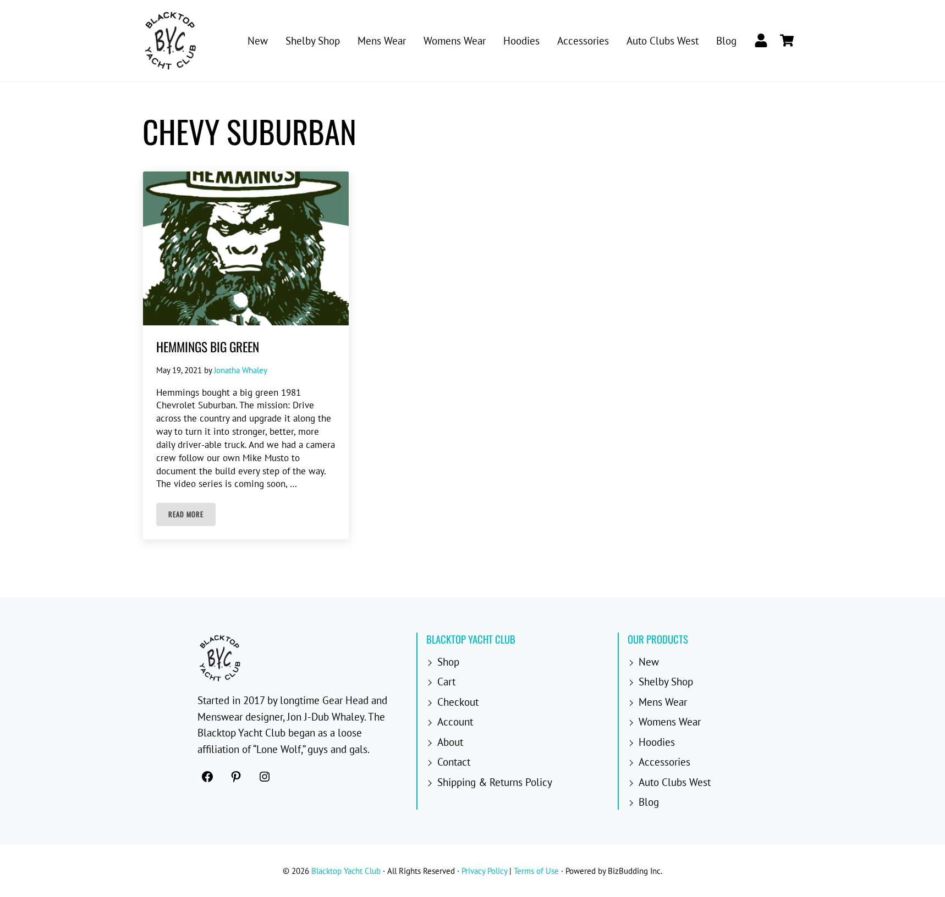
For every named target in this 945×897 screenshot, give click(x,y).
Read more (192, 516)
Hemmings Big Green (207, 347)
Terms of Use (536, 871)
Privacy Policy (484, 871)
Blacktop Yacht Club (346, 871)
